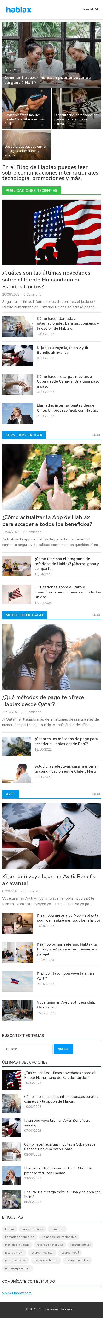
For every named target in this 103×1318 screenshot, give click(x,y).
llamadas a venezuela (19, 1237)
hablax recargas (32, 1229)
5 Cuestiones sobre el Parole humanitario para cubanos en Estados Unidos (67, 592)
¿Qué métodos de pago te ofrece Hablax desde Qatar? (43, 701)
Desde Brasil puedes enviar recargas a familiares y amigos (25, 150)
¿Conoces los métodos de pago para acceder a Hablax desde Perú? (66, 741)
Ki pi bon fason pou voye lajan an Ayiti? (65, 976)
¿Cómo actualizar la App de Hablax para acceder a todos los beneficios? (47, 521)
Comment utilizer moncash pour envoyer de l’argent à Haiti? (48, 80)
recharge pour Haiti (17, 1268)
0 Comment (32, 294)
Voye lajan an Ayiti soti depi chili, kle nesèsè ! (66, 1005)
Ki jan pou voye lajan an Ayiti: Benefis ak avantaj (62, 350)
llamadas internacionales (59, 1237)
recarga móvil (70, 1253)
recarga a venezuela (50, 1245)
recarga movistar (42, 1253)
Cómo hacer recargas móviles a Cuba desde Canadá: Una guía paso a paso (68, 381)
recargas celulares (46, 1260)
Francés (12, 70)
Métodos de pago (24, 615)
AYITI (11, 794)
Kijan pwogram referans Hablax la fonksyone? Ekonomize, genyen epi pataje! (67, 949)
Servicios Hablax (24, 435)
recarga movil (14, 1253)
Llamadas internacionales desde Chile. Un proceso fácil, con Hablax (67, 408)
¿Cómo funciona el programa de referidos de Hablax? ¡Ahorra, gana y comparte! (66, 563)
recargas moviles (77, 1260)
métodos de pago (17, 1245)
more (96, 435)
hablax (9, 1229)
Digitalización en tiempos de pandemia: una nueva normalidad (75, 119)
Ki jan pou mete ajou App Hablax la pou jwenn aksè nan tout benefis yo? (68, 918)
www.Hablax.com (17, 1293)
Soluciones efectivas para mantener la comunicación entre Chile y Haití (66, 769)
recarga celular (80, 1245)
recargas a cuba (16, 1260)
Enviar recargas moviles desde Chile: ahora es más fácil (25, 119)
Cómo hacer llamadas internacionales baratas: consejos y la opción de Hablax (68, 323)
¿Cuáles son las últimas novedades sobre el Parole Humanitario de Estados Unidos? (46, 279)
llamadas (57, 1229)
